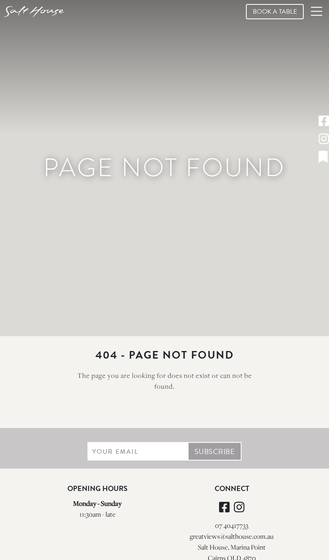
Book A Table (275, 11)
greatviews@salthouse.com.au (232, 536)
